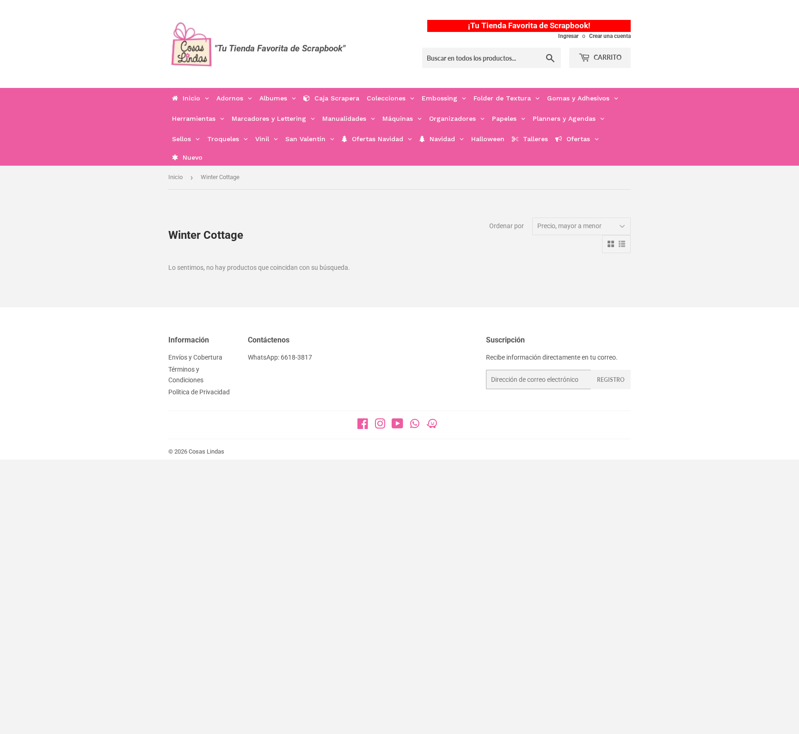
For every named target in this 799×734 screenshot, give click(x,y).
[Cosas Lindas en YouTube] (397, 425)
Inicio (175, 177)
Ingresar (568, 36)
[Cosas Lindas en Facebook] (363, 425)
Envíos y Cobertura (195, 357)
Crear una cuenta (610, 36)
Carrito (606, 57)
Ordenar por (506, 226)
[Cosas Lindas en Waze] (431, 426)
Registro (611, 379)
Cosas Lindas (206, 451)
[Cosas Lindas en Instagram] (380, 425)
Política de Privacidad (199, 392)
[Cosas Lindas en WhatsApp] (414, 426)
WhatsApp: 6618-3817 (280, 357)
